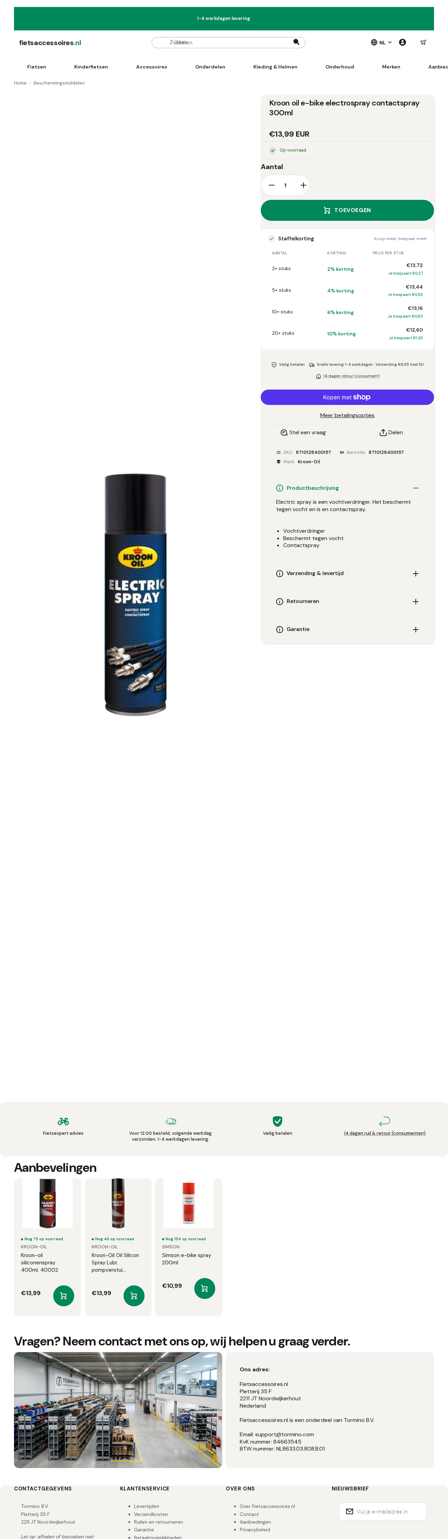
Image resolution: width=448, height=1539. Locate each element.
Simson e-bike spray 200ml (186, 1259)
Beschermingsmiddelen (59, 83)
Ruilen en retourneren (158, 1522)
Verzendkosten (151, 1514)
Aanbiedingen (255, 1522)
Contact (249, 1514)
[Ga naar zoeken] (296, 42)
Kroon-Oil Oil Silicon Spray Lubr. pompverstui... (115, 1262)
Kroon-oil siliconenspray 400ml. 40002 (39, 1262)
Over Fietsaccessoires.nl (267, 1506)
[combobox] (229, 42)
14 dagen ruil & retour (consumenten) (385, 1133)
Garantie (144, 1529)
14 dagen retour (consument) (351, 375)
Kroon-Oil (309, 462)
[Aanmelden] (417, 1511)
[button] (423, 42)
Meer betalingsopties (347, 415)
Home (20, 83)
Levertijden (146, 1506)
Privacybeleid (255, 1529)
